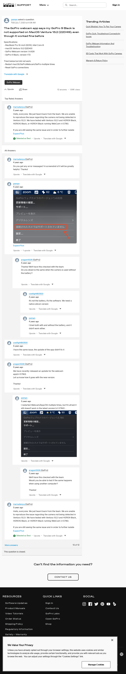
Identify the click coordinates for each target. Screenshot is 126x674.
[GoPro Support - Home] (17, 5)
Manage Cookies (96, 664)
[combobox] (87, 5)
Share (24, 89)
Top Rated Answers (14, 98)
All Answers (10, 150)
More (43, 4)
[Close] (112, 640)
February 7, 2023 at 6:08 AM (23, 22)
